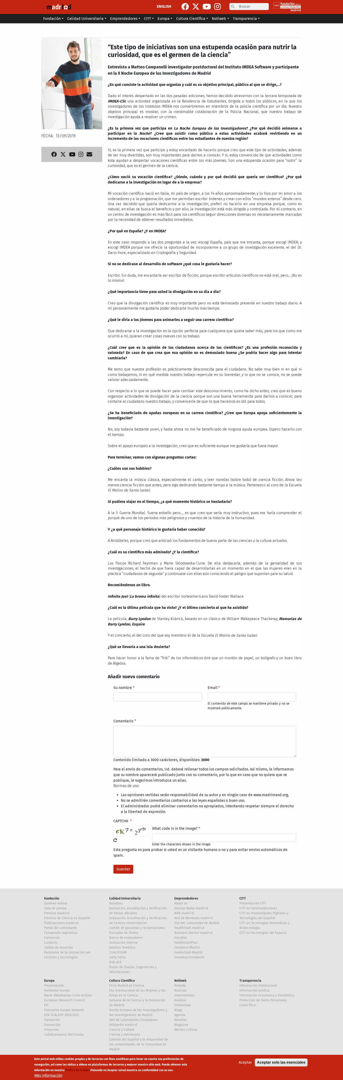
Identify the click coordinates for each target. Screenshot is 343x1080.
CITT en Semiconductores (258, 908)
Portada (180, 986)
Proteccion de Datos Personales (263, 1000)
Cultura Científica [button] (190, 18)
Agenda (179, 1015)
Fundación (51, 898)
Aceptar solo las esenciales (281, 1062)
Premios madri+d (56, 913)
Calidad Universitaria (125, 898)
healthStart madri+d (189, 928)
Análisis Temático (122, 947)
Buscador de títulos (123, 933)
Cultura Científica (122, 981)
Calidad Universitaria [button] (85, 18)
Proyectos (51, 1030)
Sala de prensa (55, 908)
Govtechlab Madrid (188, 952)
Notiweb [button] (219, 18)
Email (212, 687)
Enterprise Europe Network (64, 1010)
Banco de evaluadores (126, 938)
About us (180, 903)
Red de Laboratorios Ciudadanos (133, 1020)
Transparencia (250, 981)
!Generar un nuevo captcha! (115, 840)
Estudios (180, 938)
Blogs (178, 1010)
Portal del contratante (60, 928)
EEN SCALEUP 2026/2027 (61, 1015)
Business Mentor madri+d (193, 933)
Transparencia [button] (245, 18)
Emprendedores (186, 898)
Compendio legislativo (60, 933)
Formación (52, 938)
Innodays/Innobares (189, 957)
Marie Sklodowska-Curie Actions (68, 995)
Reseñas (180, 1020)
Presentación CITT (252, 903)
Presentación (54, 986)
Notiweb (180, 981)
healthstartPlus (185, 943)
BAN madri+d (184, 913)
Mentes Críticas (185, 1030)
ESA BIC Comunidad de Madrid (196, 923)
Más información (48, 1075)
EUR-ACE (115, 962)
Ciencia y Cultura (121, 1030)
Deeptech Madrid (187, 947)
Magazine (181, 1025)
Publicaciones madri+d (61, 923)
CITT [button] (147, 18)
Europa (49, 981)
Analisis (180, 1000)
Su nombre (122, 687)
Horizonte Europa (57, 990)
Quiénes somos (55, 903)
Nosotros (116, 903)
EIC (46, 1005)
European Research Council (64, 1000)
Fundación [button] (52, 18)
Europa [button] (164, 18)
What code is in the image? (174, 828)
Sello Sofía (117, 957)
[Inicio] (58, 7)
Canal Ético (247, 1005)
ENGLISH (164, 6)
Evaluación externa (123, 943)
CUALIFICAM (117, 952)
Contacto (50, 943)
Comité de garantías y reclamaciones (137, 928)
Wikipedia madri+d (123, 1025)
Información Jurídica (254, 990)
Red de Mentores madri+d (193, 918)
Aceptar (245, 1062)
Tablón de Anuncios (58, 947)
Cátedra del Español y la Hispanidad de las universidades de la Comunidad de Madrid (138, 1044)
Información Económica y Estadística (266, 995)
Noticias (180, 990)
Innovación (52, 1025)
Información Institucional (258, 986)
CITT (242, 898)
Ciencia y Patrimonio (124, 1035)
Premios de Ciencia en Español (67, 918)
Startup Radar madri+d (191, 908)
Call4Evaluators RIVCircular (64, 1035)
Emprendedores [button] (123, 18)
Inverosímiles (184, 995)
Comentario (123, 721)
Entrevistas (182, 1005)
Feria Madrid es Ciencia (126, 986)
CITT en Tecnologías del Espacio (263, 933)
